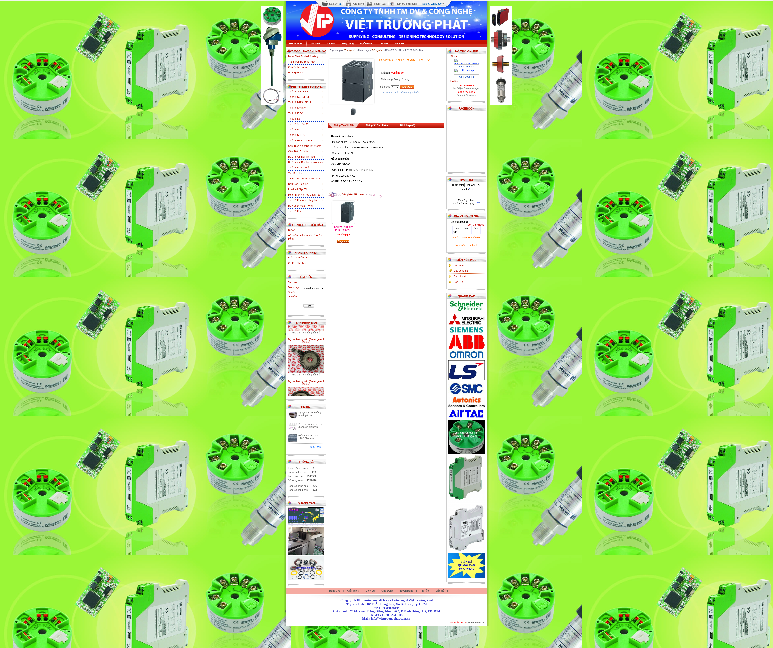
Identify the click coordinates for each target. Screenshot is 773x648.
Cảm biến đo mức (298, 151)
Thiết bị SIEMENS (298, 91)
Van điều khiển (296, 173)
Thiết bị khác (295, 211)
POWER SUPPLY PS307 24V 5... (343, 229)
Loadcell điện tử (297, 189)
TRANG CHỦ (296, 43)
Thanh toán (380, 3)
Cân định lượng (297, 67)
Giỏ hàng (358, 3)
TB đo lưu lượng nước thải (304, 178)
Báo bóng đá (461, 270)
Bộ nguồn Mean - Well (300, 205)
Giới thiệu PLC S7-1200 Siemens (308, 437)
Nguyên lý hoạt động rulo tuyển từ (309, 414)
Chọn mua (343, 241)
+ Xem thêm (314, 447)
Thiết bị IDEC (295, 113)
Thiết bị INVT (295, 129)
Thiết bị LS (294, 118)
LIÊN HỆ (399, 43)
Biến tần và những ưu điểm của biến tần (310, 425)
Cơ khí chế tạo (297, 263)
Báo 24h (458, 282)
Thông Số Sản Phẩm (377, 125)
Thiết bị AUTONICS (298, 124)
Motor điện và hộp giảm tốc (304, 194)
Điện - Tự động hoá (299, 257)
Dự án (291, 230)
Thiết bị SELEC (296, 135)
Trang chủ (349, 50)
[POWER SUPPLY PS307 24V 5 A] (343, 222)
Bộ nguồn (377, 50)
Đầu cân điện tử (298, 184)
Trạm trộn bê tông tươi (301, 61)
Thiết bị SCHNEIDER (300, 97)
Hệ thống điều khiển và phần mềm (305, 237)
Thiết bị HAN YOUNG (300, 140)
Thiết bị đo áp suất (299, 167)
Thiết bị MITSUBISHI (299, 102)
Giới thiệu (315, 43)
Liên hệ (440, 590)
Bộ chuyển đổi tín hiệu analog (305, 162)
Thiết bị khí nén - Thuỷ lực (303, 200)
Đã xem (335, 3)
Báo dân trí (460, 276)
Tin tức (424, 590)
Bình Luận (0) (407, 125)
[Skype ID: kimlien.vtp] (466, 70)
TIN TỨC (384, 43)
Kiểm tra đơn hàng (406, 3)
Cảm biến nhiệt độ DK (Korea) (305, 146)
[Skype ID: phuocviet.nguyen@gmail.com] (466, 60)
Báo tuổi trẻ (460, 265)
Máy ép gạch (295, 72)
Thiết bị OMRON (297, 107)
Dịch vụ (331, 43)
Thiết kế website (458, 622)
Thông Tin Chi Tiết (344, 125)
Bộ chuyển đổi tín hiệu (301, 156)
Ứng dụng (348, 43)
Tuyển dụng (366, 43)
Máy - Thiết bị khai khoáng (303, 56)
